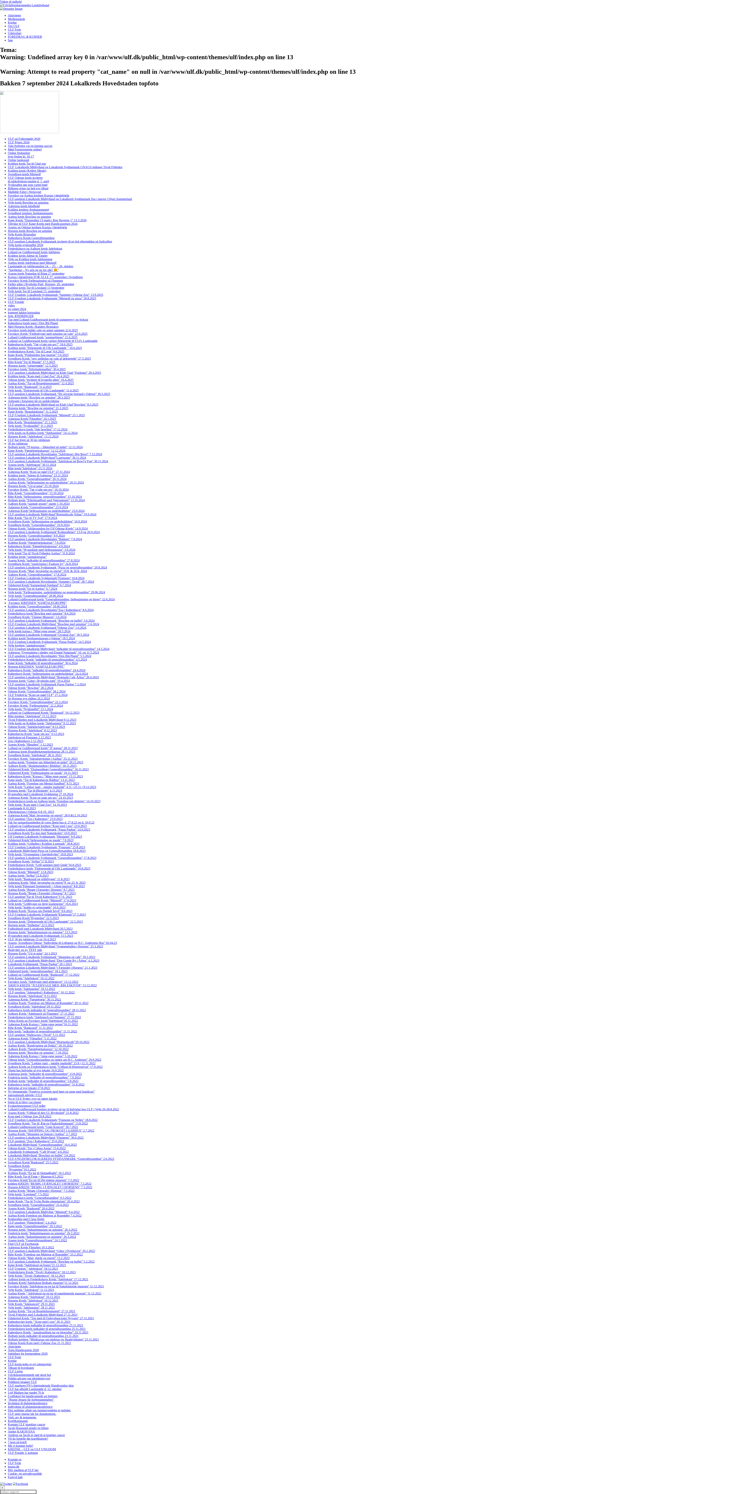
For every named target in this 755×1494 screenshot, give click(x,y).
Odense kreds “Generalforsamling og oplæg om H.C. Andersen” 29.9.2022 (54, 1059)
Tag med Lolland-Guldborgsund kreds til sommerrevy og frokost (48, 319)
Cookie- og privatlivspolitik (25, 1473)
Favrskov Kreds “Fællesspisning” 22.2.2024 (35, 705)
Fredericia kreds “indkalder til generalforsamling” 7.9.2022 (44, 1077)
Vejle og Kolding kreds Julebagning (30, 259)
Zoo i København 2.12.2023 (25, 741)
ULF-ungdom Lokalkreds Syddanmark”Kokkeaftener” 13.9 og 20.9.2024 (54, 532)
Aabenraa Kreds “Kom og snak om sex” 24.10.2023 (40, 797)
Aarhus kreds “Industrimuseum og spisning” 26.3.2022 (42, 1236)
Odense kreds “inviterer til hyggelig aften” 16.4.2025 (41, 379)
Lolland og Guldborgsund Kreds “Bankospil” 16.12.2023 (43, 712)
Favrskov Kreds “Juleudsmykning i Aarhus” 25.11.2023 (42, 758)
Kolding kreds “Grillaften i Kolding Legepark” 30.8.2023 (43, 843)
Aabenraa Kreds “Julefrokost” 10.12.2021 (34, 1297)
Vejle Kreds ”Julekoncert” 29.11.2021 (31, 1304)
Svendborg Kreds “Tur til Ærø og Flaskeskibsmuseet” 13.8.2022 (48, 1123)
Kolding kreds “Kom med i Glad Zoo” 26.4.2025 (38, 376)
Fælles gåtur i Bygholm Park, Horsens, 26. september (41, 284)
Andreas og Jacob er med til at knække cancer (36, 1435)
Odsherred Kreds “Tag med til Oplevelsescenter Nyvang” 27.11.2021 (51, 1318)
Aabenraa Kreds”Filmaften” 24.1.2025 (32, 418)
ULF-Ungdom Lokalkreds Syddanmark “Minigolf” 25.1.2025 (46, 415)
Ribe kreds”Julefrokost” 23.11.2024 (30, 468)
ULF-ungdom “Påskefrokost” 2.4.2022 (32, 1222)
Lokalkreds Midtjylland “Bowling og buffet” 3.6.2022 (41, 1155)
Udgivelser (14, 33)
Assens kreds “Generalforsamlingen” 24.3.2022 (37, 1240)
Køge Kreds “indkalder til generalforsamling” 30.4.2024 (43, 663)
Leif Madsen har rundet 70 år (26, 1392)
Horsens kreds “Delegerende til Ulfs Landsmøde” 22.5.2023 (45, 921)
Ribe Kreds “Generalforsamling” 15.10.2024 (36, 493)
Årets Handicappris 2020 (23, 1350)
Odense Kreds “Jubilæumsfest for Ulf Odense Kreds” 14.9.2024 (48, 528)
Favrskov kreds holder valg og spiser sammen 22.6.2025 (43, 330)
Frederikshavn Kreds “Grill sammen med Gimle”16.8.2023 (44, 865)
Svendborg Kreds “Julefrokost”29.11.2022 (34, 1006)
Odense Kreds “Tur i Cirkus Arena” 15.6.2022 (37, 1148)
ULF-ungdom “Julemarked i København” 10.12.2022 (41, 992)
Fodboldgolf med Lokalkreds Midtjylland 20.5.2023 (40, 928)
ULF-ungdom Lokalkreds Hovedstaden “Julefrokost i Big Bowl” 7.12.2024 (55, 454)
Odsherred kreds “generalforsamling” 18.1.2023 (37, 971)
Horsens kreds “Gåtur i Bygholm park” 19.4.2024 (39, 680)
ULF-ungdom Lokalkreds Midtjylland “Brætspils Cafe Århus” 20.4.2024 (53, 677)
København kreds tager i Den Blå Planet (33, 323)
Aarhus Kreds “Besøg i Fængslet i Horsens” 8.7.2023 (41, 889)
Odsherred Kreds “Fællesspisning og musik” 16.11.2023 (43, 773)
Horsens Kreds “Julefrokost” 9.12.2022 (32, 996)
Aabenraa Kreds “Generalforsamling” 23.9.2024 (38, 507)
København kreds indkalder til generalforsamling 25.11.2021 (45, 1325)
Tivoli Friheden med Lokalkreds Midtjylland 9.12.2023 (42, 719)
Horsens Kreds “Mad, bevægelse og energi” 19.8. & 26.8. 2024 (47, 571)
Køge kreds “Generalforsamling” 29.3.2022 (35, 1226)
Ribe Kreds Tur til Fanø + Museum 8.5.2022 (35, 1176)
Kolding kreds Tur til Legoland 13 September (36, 287)
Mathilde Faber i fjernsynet (24, 192)
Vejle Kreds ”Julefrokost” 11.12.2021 (31, 1290)
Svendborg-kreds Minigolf (24, 174)
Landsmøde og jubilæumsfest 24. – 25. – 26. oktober (40, 266)
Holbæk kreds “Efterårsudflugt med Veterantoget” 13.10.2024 (46, 500)
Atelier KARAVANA (21, 1431)
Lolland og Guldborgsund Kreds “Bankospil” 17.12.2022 (43, 974)
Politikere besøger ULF (22, 1382)
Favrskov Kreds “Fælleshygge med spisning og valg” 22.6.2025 (47, 333)
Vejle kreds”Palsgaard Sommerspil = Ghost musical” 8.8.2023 (46, 886)
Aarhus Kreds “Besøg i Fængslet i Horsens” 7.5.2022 (41, 1190)
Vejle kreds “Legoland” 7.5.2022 (28, 1194)
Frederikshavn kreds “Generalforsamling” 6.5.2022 (39, 1197)
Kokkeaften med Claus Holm (26, 1219)
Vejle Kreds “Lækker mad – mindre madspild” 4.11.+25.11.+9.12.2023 (52, 787)
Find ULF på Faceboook (23, 1244)
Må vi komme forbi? (20, 1445)
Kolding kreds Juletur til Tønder (28, 255)
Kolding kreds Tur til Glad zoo (27, 163)
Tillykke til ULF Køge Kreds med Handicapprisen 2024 (42, 223)
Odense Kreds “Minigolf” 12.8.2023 (30, 872)
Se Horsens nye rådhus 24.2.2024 (29, 698)
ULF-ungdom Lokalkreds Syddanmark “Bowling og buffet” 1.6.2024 (51, 620)
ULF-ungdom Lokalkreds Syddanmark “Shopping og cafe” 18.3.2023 (51, 957)
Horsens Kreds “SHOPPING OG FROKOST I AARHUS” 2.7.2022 (51, 1130)
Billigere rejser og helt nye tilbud (28, 188)
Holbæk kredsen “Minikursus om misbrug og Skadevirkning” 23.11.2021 (53, 1339)
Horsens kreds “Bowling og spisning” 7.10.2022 (38, 1052)
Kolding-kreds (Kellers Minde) (27, 170)
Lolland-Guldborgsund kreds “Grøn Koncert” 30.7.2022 (43, 1127)
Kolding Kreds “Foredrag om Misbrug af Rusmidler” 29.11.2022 (48, 1003)
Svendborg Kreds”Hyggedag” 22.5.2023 (33, 918)
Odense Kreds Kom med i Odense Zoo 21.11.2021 (39, 1343)
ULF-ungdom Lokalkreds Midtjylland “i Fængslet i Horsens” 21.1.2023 (52, 967)
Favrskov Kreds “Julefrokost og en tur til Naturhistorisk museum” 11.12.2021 (56, 1286)
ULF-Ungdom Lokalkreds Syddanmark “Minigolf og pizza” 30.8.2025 (52, 298)
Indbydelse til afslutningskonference (30, 1406)
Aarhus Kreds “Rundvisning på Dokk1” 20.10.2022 (40, 1045)
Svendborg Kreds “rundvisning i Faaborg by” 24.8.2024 (43, 564)
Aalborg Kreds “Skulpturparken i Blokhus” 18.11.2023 (42, 765)
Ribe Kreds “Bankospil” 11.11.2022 (30, 1028)
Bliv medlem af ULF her (23, 1470)
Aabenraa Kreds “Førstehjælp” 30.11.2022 (34, 999)
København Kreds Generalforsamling (31, 238)
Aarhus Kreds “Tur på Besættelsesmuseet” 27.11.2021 (41, 1311)
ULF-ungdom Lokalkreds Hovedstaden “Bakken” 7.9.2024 (45, 539)
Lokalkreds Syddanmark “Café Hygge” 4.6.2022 (38, 1151)
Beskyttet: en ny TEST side (25, 950)
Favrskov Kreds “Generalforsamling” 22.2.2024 (38, 702)
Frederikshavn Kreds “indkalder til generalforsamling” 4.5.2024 (47, 659)
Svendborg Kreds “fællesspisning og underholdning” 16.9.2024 (47, 521)
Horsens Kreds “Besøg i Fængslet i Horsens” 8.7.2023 (42, 893)
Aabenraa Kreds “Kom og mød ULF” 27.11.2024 (39, 472)
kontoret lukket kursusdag (24, 312)
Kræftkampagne (18, 1421)
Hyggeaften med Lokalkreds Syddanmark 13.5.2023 (40, 935)
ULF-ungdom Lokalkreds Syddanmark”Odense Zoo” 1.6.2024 (47, 627)
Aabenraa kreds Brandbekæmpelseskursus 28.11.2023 (41, 751)
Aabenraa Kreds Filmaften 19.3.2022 (31, 1247)
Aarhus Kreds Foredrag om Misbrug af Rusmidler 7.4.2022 (45, 1215)
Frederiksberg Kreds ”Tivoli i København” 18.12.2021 (42, 1272)
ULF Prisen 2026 (18, 142)
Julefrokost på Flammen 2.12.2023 (29, 737)
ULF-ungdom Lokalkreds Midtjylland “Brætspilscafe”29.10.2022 (48, 1042)
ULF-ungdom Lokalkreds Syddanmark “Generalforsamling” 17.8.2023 (52, 858)
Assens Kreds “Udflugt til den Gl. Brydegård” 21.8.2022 (43, 1112)
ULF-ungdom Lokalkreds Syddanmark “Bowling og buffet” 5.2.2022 (51, 1261)
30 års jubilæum (18, 443)
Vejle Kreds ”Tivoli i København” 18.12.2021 (36, 1275)
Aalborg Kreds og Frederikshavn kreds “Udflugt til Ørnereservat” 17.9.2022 (55, 1066)
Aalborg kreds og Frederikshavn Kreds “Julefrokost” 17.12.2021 (48, 1279)
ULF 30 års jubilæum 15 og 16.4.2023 (32, 939)
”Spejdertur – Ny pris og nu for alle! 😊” (33, 270)
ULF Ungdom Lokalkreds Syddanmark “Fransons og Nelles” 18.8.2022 (53, 1120)
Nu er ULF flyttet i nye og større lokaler (32, 1098)
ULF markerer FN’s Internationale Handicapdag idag (41, 1385)
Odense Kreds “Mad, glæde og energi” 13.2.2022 (39, 1258)
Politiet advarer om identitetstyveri (29, 1378)
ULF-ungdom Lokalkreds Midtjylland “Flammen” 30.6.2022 (46, 1137)
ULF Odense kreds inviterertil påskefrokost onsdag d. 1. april (28, 179)
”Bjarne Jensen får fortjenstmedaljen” (31, 1399)
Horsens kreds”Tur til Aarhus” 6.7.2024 (32, 588)
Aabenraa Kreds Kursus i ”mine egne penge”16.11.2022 (43, 1024)
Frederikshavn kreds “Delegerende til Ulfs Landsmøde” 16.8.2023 (49, 868)
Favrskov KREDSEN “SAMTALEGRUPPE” (37, 603)
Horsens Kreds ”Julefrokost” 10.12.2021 (33, 1300)
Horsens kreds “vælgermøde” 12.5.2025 (33, 365)
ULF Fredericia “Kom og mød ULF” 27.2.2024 (37, 695)
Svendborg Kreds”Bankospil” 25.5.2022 (33, 1162)
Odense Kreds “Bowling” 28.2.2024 (30, 688)
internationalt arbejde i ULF (25, 1095)
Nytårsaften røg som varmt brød (27, 185)
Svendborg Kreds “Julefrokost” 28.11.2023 (35, 755)
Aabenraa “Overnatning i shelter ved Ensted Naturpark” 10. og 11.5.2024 (53, 652)
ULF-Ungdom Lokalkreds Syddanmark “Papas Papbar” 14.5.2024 (49, 642)
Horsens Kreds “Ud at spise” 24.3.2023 (32, 953)
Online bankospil (18, 160)
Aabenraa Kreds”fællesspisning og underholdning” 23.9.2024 (46, 510)
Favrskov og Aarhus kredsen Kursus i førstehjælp (38, 195)
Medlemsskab (16, 19)
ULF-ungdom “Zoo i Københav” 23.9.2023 (35, 819)
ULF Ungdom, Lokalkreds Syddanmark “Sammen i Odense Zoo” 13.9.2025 (55, 294)
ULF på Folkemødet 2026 (24, 138)
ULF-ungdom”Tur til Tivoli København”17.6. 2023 (40, 896)
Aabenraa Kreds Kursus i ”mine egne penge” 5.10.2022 (42, 1056)
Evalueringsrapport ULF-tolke (26, 1105)
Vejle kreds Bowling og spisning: (28, 202)
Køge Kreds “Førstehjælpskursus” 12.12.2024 (36, 450)
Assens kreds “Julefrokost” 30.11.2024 (32, 464)
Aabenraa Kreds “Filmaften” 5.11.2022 (32, 1038)
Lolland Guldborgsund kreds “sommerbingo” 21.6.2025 (42, 337)
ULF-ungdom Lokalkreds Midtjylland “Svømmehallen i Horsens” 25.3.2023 (55, 946)
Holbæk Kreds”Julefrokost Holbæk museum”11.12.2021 (43, 1282)
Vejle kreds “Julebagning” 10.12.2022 (31, 989)
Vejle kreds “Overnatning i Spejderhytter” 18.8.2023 (40, 854)
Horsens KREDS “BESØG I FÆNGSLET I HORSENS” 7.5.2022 (50, 1187)
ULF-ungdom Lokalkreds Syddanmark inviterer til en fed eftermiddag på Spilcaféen (60, 241)
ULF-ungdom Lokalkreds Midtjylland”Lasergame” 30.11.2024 (47, 457)
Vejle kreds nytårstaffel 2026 (25, 245)
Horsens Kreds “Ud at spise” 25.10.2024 (33, 486)
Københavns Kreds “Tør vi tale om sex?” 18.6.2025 (40, 344)
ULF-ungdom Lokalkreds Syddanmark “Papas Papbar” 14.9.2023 (49, 829)
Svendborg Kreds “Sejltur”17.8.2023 (31, 861)
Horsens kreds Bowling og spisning (30, 231)
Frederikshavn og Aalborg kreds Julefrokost (35, 248)
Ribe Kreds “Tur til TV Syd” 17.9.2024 (32, 518)
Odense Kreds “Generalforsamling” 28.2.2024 (36, 691)
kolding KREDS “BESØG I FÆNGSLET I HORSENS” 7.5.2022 (49, 1183)
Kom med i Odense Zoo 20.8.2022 (29, 1116)
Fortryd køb (15, 1477)
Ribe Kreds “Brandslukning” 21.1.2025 (32, 422)
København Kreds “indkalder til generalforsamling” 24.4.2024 (46, 670)
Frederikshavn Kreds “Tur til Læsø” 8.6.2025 (36, 351)
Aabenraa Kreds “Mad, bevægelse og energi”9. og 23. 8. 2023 (47, 882)
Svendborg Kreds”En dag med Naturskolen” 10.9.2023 (42, 833)
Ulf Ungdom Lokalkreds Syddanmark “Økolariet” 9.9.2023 (45, 836)
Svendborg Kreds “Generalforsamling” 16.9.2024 (39, 525)
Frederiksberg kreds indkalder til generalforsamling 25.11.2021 (47, 1329)
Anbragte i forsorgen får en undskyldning (33, 401)
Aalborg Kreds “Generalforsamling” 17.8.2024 (37, 574)
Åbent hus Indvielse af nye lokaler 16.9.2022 (36, 1070)
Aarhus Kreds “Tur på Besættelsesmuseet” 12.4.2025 (41, 383)
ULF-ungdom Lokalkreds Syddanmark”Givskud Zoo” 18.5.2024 (48, 634)
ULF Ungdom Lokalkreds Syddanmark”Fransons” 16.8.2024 (46, 578)
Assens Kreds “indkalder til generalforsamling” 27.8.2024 (44, 560)
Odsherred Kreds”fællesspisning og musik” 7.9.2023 (40, 840)
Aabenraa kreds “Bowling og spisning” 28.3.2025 (39, 397)
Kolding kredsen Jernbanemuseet (28, 209)
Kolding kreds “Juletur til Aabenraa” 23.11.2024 (38, 475)
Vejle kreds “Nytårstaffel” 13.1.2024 (30, 709)
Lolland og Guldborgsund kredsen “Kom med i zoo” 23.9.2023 (47, 826)
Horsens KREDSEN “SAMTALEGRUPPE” (36, 666)
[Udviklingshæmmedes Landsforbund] (24, 5)
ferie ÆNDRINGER (21, 316)
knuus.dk (13, 1466)
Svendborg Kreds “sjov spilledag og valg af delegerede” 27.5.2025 (49, 358)
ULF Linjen (15, 1371)
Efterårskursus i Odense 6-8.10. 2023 (31, 811)
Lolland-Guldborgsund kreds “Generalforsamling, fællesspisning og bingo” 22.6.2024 (61, 599)
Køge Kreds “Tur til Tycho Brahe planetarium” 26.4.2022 (44, 1201)
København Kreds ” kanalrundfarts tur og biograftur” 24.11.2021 (48, 1332)
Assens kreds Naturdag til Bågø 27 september (36, 273)
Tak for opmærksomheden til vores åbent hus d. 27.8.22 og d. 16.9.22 (51, 822)
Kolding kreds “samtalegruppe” (27, 557)
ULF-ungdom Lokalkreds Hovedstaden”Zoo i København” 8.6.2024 (51, 610)
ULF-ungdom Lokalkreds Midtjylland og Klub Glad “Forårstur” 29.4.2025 (54, 372)
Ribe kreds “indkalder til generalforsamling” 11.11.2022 (42, 1031)
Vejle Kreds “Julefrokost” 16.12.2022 (31, 978)
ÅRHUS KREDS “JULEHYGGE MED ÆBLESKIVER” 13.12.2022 (52, 985)
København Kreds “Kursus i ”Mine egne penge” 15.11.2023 (45, 776)
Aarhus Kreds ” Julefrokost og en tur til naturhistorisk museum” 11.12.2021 (54, 1293)
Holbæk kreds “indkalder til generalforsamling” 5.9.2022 (43, 1081)
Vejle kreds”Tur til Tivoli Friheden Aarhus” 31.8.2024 (41, 553)
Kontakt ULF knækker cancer (26, 1424)
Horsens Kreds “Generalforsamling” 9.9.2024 (36, 535)
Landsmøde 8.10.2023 (22, 808)
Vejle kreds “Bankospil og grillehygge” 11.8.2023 (39, 879)
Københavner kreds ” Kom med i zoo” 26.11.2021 (39, 1321)
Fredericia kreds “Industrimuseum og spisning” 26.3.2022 (43, 1233)
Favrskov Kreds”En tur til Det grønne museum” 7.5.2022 (43, 1180)
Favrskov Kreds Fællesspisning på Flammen (35, 280)
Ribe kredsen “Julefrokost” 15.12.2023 (32, 716)
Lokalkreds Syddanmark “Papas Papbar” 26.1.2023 (40, 964)
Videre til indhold (11, 1)
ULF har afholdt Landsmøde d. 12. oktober (35, 1389)
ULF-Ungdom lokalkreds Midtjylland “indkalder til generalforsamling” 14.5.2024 (58, 649)
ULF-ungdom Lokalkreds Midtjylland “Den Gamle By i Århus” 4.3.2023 (53, 960)
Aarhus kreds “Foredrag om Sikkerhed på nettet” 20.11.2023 (45, 762)
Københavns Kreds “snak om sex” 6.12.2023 (36, 734)
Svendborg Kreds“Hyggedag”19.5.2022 (22, 1167)
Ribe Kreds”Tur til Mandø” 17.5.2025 (31, 362)
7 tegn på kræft (17, 1442)
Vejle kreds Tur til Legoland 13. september (34, 291)
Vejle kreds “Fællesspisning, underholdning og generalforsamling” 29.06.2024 (56, 592)
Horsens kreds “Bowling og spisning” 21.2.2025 (38, 408)
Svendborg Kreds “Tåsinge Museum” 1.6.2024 (37, 617)
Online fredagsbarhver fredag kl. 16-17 (21, 154)
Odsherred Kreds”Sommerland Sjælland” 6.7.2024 (39, 585)
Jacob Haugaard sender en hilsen (28, 1428)
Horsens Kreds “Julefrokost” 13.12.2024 (33, 436)
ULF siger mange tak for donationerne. (32, 1414)
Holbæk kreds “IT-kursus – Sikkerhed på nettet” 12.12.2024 (45, 447)
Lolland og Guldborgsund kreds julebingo (34, 252)
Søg (10, 40)
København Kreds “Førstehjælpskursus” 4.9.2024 (39, 546)
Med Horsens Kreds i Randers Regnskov (33, 326)
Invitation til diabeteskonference (27, 1403)
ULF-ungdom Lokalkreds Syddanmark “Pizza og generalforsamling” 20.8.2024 (57, 567)
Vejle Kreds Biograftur (22, 234)
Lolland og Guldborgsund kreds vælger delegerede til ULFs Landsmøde (53, 341)
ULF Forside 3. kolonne (23, 1452)
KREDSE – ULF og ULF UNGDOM (32, 1449)
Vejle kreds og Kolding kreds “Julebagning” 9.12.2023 (42, 723)
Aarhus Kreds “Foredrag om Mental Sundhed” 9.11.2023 (43, 783)
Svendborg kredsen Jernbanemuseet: (30, 213)
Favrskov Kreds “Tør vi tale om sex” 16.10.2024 (38, 489)
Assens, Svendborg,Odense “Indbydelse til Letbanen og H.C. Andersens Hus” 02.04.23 (62, 943)
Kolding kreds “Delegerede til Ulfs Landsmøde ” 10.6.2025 (45, 348)
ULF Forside (16, 302)
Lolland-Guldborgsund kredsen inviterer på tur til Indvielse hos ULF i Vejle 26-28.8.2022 (63, 1109)
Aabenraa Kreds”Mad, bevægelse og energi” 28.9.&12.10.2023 (47, 815)
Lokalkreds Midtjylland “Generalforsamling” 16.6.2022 (42, 1144)
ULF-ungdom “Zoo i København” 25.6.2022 (36, 1141)
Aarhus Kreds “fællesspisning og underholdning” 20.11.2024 (46, 482)
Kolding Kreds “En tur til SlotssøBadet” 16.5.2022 (39, 1173)
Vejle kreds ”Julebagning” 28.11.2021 (31, 1307)
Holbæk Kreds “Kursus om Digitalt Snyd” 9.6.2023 (40, 911)
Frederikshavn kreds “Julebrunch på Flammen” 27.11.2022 (44, 1017)
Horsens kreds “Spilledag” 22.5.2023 (31, 925)
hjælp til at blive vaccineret (24, 1102)
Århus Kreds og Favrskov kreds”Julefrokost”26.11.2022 (43, 1020)
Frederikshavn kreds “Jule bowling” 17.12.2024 (37, 429)
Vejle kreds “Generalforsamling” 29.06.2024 (35, 595)
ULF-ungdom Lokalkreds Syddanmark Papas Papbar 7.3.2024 (47, 684)
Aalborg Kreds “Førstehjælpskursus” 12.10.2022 (38, 1049)
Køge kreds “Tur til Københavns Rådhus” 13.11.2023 (41, 780)
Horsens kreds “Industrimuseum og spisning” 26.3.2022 (42, 1229)
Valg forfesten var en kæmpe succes (30, 146)
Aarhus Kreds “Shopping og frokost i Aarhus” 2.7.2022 (42, 1134)
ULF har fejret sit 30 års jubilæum (29, 440)
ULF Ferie (14, 29)
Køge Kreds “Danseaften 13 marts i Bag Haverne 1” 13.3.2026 (47, 220)
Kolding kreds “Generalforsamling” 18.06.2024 (37, 606)
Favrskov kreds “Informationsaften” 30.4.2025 (37, 369)
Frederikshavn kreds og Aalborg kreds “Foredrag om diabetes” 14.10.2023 (54, 801)
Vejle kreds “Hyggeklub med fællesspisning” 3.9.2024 (41, 549)
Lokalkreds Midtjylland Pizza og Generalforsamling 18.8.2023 (47, 850)
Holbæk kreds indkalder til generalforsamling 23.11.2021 (43, 1336)
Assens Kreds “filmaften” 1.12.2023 (30, 744)
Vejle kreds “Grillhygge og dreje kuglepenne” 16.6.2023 (43, 904)
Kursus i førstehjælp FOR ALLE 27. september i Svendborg (45, 277)
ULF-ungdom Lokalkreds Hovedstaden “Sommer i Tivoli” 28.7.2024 (51, 581)
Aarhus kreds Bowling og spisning (29, 216)
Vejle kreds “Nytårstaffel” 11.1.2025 (30, 426)
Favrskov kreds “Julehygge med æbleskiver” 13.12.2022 (43, 981)
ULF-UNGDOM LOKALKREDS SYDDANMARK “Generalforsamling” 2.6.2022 (61, 1159)
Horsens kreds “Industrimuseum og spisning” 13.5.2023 (42, 932)
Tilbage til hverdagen (21, 1367)
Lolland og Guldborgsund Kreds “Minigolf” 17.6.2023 (42, 900)
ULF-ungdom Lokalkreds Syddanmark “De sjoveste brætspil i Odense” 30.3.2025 (59, 394)
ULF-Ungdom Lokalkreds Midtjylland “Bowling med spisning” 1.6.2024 (53, 624)
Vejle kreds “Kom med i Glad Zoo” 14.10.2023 (37, 804)
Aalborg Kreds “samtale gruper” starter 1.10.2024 (39, 503)
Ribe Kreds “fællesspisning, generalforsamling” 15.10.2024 (45, 496)
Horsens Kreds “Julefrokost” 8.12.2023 (32, 730)
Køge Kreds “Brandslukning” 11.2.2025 (33, 411)
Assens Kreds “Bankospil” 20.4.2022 (31, 1208)
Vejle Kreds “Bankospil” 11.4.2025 (30, 387)
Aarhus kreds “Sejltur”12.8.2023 (28, 875)
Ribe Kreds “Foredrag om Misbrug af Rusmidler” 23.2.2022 (45, 1254)
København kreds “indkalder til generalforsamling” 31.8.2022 (46, 1084)
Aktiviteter (14, 15)
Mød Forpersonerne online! (25, 149)
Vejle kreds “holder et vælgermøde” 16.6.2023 (36, 907)
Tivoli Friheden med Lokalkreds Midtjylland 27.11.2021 (43, 1314)
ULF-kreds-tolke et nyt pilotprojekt (29, 1364)
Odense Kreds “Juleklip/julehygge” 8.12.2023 (36, 727)
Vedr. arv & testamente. (22, 1417)
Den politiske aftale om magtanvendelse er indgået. (39, 1410)
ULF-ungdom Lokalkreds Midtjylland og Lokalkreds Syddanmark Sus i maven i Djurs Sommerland (70, 199)
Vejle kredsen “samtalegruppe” (27, 645)
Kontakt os (14, 1459)
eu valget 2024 (17, 309)
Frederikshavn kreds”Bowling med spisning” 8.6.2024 (42, 613)
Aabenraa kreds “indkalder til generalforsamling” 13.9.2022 (45, 1074)
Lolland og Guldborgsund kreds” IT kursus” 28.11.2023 (43, 748)
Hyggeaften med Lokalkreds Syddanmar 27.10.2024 (40, 794)
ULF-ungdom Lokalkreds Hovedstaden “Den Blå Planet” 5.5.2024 (49, 656)
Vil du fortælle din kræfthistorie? (28, 1438)
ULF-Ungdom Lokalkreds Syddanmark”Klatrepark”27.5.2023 (47, 914)
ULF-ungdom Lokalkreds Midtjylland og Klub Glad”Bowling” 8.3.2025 (53, 404)
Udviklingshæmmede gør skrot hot (29, 1375)
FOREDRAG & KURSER (25, 36)
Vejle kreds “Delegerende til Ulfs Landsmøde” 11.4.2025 (43, 390)
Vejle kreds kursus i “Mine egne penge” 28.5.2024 (39, 631)
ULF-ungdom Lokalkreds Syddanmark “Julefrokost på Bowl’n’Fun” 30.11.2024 (58, 461)
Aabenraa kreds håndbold (24, 206)
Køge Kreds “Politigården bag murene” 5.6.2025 (38, 355)
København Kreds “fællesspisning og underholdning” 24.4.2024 (48, 673)
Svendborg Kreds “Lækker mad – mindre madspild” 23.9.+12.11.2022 (52, 1063)
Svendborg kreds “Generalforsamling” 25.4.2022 (38, 1205)
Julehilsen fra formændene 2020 (28, 1353)
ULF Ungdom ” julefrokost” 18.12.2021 (33, 1268)
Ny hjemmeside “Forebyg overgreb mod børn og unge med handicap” (51, 1091)
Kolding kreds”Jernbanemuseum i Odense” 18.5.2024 (41, 638)
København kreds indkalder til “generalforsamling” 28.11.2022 (47, 1010)
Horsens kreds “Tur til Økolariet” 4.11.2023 (35, 790)
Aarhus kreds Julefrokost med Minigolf (32, 262)
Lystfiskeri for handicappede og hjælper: (33, 1396)
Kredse (12, 22)
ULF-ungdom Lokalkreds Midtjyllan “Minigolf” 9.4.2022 (44, 1212)
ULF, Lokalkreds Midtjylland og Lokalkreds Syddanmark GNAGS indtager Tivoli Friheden (65, 167)
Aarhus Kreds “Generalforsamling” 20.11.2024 (37, 479)
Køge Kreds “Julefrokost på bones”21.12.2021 (37, 1265)
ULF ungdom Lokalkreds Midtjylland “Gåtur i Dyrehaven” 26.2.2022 (51, 1251)
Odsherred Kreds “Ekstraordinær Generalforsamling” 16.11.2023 (48, 769)
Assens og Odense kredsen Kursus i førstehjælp (37, 227)
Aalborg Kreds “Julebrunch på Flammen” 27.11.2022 (41, 1013)
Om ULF (13, 26)
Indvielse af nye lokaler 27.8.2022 (29, 1088)
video (11, 305)
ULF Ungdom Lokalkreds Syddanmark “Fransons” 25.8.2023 (46, 847)
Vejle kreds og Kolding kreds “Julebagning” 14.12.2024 (42, 433)
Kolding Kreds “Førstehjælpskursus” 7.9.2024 (36, 542)
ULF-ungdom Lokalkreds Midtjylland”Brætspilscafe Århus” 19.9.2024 (52, 514)
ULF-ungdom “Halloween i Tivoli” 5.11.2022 (36, 1035)
